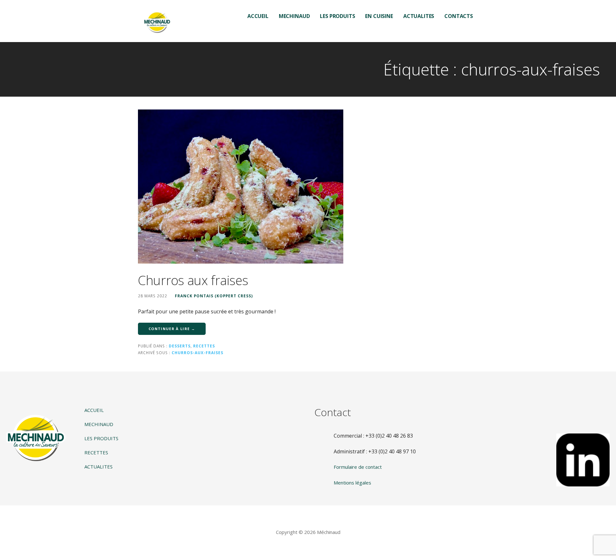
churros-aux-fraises (197, 352)
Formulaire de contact (358, 467)
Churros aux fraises (193, 280)
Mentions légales (352, 482)
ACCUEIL (258, 16)
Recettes (204, 345)
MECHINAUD (294, 16)
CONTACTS (458, 16)
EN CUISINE (379, 16)
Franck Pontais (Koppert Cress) (214, 295)
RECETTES (96, 452)
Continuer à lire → (172, 328)
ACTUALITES (418, 16)
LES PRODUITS (337, 16)
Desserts (180, 345)
